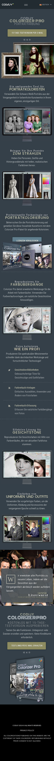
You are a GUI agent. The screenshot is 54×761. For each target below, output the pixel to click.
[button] (27, 33)
